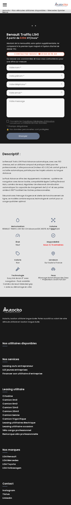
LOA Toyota (9, 464)
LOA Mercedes (10, 460)
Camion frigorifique (14, 419)
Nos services (10, 359)
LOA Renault (9, 456)
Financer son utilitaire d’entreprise (22, 374)
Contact (8, 483)
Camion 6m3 (10, 404)
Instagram (8, 490)
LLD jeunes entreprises (14, 370)
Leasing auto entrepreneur (17, 366)
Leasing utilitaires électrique (18, 423)
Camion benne (10, 415)
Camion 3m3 (9, 400)
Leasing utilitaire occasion (17, 426)
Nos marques (11, 450)
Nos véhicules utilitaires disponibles (29, 10)
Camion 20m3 (10, 411)
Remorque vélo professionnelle (20, 434)
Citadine (7, 396)
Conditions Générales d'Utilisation (38, 121)
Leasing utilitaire (13, 389)
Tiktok (6, 494)
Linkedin (7, 498)
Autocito (6, 10)
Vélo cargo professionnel (16, 430)
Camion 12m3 (10, 407)
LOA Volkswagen (11, 468)
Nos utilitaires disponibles (19, 343)
